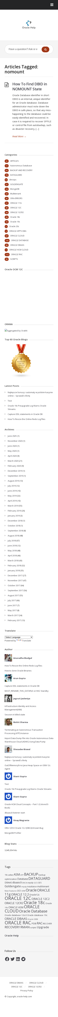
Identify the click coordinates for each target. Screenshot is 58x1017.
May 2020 (12, 450)
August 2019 (13, 480)
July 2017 (12, 600)
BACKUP (31, 874)
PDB (34, 923)
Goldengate (13, 886)
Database (22, 879)
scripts (33, 927)
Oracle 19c (15, 221)
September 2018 (15, 530)
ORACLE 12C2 (40, 899)
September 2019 (15, 475)
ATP (22, 875)
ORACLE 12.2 (20, 894)
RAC (39, 923)
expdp (30, 882)
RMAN (25, 927)
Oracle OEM (33, 919)
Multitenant (15, 193)
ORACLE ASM (16, 907)
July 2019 (12, 485)
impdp (24, 887)
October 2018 (14, 525)
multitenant (43, 886)
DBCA (24, 883)
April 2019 (12, 500)
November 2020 (15, 441)
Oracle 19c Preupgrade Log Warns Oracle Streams (28, 789)
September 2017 (15, 590)
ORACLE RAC (17, 254)
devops (12, 179)
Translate (26, 640)
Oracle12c (34, 894)
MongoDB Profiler (13, 833)
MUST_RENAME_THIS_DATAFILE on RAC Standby (27, 690)
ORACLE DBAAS (17, 245)
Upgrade (43, 927)
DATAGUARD (16, 174)
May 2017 (12, 610)
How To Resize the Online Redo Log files (26, 419)
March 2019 (13, 505)
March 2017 (13, 615)
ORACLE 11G (16, 203)
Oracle (31, 890)
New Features (11, 891)
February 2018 (14, 565)
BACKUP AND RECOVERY (21, 170)
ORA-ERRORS (16, 198)
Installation (32, 886)
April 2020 (12, 455)
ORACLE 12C (15, 207)
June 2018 (12, 545)
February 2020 (14, 465)
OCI (19, 890)
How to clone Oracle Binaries (18, 670)
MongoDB (14, 189)
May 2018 (12, 550)
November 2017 (15, 580)
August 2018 (13, 535)
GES (40, 882)
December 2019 (15, 470)
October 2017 (14, 585)
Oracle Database (33, 911)
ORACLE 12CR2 (17, 212)
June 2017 (12, 605)
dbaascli (17, 882)
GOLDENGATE (16, 184)
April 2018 (12, 555)
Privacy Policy (26, 990)
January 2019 (14, 515)
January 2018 (14, 570)
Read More (19, 136)
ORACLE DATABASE (20, 240)
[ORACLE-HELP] (29, 24)
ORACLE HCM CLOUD (18, 249)
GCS (36, 883)
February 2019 (14, 510)
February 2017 (14, 620)
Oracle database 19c (37, 915)
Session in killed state (15, 714)
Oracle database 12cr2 (16, 915)
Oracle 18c (15, 217)
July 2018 (12, 540)
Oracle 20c (14, 226)
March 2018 (13, 560)
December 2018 (15, 520)
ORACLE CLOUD (17, 235)
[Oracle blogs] (21, 377)
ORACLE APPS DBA (17, 231)
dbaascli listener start (15, 812)
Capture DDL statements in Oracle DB (25, 414)
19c (6, 874)
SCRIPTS (14, 259)
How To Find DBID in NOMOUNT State (29, 86)
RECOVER (47, 923)
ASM (17, 874)
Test (10, 400)
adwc (10, 874)
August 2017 (13, 595)
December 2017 (15, 575)
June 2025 (12, 436)
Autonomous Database (21, 165)
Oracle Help (12, 935)
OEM (23, 891)
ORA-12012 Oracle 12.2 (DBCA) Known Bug (24, 828)
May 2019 (12, 495)
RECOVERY (12, 927)
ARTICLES (14, 160)
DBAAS (8, 882)
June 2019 (12, 490)
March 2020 (13, 460)
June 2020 (12, 445)
